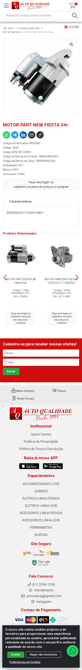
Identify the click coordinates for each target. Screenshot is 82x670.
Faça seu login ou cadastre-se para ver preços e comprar (41, 184)
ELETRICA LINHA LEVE (41, 506)
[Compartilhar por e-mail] (31, 134)
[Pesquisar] (75, 15)
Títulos (61, 390)
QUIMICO (41, 491)
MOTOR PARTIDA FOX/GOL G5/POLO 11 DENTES (61, 281)
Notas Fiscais (25, 398)
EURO (15, 169)
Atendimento (43, 590)
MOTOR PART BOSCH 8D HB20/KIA (20, 281)
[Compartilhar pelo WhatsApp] (6, 134)
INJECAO (41, 535)
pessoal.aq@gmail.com (43, 596)
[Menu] (6, 5)
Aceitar (15, 654)
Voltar (73, 27)
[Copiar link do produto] (40, 134)
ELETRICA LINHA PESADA (41, 498)
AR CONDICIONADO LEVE (41, 484)
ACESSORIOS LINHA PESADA (41, 513)
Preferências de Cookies (24, 662)
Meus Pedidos (25, 390)
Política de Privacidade (41, 442)
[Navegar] (5, 277)
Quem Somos (41, 434)
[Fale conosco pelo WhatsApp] (72, 651)
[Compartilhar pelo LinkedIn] (23, 134)
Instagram (43, 602)
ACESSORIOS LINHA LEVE (41, 520)
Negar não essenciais (43, 654)
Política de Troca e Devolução (41, 449)
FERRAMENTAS (41, 527)
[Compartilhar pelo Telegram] (14, 134)
